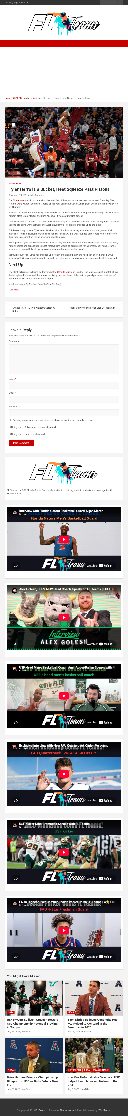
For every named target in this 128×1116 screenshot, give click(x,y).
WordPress (104, 1110)
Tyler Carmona (37, 195)
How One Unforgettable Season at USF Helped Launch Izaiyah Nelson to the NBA (93, 1081)
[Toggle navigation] (8, 43)
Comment (15, 341)
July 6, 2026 (73, 1089)
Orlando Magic (64, 272)
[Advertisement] (64, 73)
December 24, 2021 (18, 195)
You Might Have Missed (24, 976)
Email (12, 392)
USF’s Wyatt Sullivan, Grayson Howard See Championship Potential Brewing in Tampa (32, 1023)
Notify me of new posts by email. (28, 434)
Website (13, 406)
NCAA (11, 1012)
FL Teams (40, 1110)
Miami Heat (15, 183)
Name (12, 379)
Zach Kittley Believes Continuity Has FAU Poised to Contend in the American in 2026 (92, 1023)
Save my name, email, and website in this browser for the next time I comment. (53, 420)
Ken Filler (26, 1031)
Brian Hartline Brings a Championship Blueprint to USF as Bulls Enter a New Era (32, 1081)
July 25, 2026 (73, 1031)
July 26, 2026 (13, 1031)
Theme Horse (67, 1110)
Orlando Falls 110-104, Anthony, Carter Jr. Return (33, 309)
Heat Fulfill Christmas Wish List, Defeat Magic (92, 307)
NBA (16, 289)
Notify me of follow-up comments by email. (33, 427)
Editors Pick (74, 1070)
